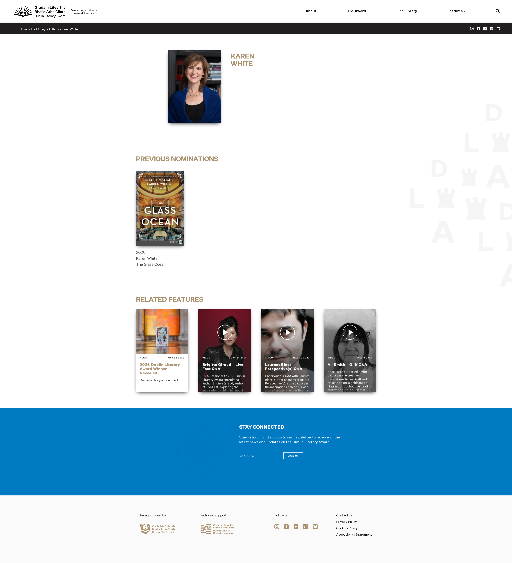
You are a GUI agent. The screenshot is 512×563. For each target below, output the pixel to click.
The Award (356, 11)
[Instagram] (472, 28)
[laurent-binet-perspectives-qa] (287, 350)
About (311, 11)
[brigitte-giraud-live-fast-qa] (224, 350)
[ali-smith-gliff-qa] (350, 350)
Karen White (147, 258)
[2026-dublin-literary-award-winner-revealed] (162, 350)
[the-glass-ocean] (160, 208)
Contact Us (344, 515)
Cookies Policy (347, 528)
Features (455, 11)
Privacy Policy (346, 522)
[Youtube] (485, 28)
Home (24, 29)
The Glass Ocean (151, 264)
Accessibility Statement (354, 534)
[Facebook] (478, 28)
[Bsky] (498, 28)
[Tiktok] (491, 28)
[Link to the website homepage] (55, 12)
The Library (407, 11)
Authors (54, 29)
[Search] (498, 11)
